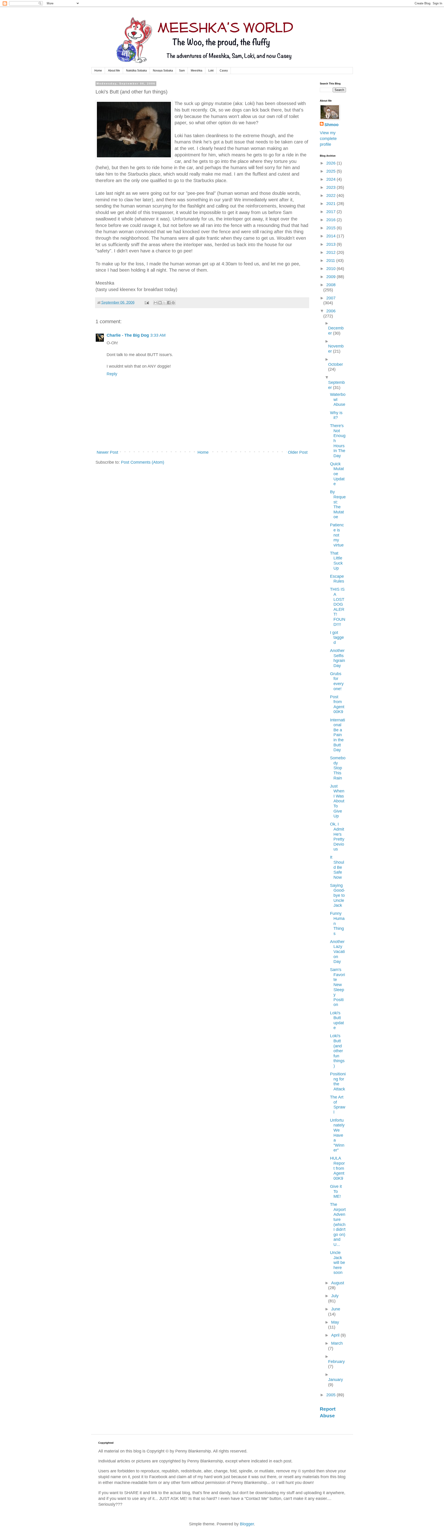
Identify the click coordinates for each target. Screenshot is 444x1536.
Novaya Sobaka (163, 70)
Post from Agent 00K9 (337, 704)
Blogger (247, 1524)
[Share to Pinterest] (173, 302)
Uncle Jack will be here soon (337, 1262)
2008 (331, 284)
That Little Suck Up (336, 561)
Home (98, 70)
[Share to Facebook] (168, 302)
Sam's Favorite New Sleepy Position (337, 987)
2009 (331, 276)
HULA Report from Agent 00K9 (337, 1168)
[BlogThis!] (160, 302)
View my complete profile (328, 138)
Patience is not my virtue (337, 535)
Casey (224, 70)
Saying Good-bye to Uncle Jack (337, 895)
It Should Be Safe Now (337, 867)
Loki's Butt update (337, 1020)
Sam (182, 70)
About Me (114, 70)
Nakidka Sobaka (136, 70)
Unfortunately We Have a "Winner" (337, 1135)
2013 (331, 244)
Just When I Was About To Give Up (337, 801)
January (335, 1379)
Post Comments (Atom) (142, 462)
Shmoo (331, 124)
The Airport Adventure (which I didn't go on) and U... (338, 1224)
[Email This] (155, 302)
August (337, 1283)
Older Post (298, 452)
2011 (331, 260)
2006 (331, 311)
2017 (331, 211)
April (336, 1335)
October (335, 364)
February (336, 1361)
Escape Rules (337, 579)
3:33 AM (158, 335)
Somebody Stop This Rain (337, 768)
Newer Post (107, 452)
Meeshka (196, 70)
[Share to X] (164, 302)
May (335, 1322)
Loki (211, 70)
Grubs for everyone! (337, 681)
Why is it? (336, 415)
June (335, 1309)
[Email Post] (146, 302)
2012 (331, 252)
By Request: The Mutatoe (338, 504)
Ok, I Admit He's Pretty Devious (337, 836)
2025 (331, 171)
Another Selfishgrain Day (337, 658)
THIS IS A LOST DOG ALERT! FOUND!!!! (337, 607)
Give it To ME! (336, 1191)
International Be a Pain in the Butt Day (337, 735)
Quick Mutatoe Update (337, 474)
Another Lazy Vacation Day (337, 951)
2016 (331, 219)
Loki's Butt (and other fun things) (337, 1050)
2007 (331, 298)
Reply (112, 374)
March (337, 1343)
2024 (331, 179)
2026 (331, 163)
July (335, 1296)
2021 (331, 203)
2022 (331, 195)
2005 (331, 1395)
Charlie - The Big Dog (128, 335)
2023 (331, 187)
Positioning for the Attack (338, 1081)
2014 (331, 236)
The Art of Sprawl (337, 1104)
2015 (331, 228)
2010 (331, 268)
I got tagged (337, 637)
